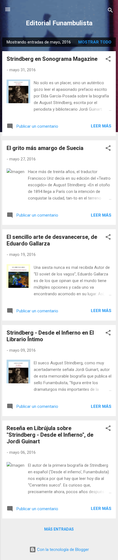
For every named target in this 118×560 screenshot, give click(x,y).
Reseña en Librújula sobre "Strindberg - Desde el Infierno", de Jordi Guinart (50, 435)
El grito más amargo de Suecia (45, 148)
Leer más (101, 126)
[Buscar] (110, 11)
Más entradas (59, 529)
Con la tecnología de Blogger (62, 549)
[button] (108, 60)
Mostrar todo (94, 42)
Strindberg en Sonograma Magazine (52, 59)
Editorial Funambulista (59, 23)
